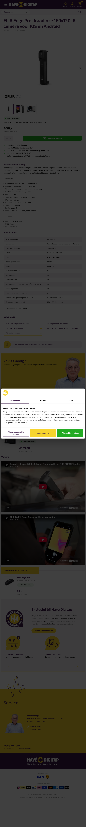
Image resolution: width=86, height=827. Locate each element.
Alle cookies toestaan (70, 433)
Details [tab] (43, 400)
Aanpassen (41, 433)
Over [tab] (71, 400)
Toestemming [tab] (15, 400)
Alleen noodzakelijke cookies (16, 433)
